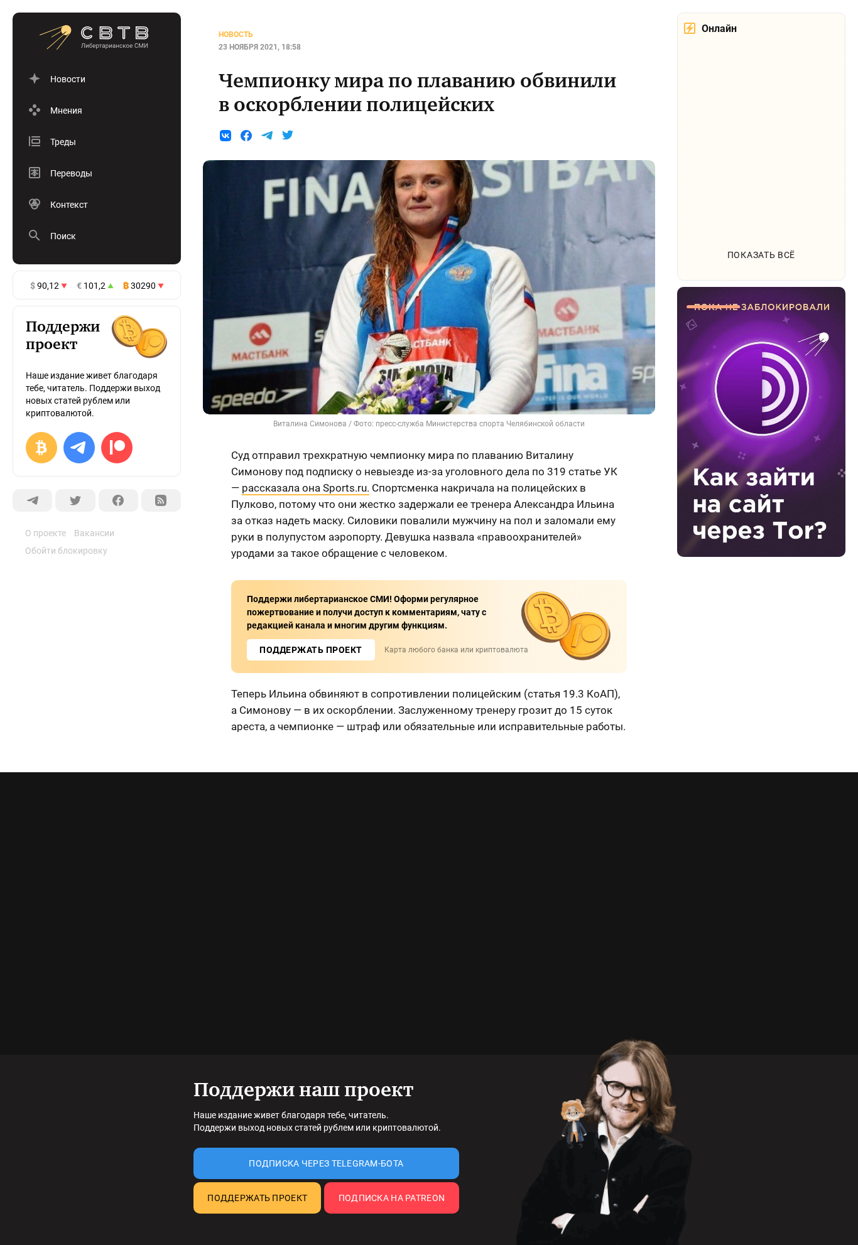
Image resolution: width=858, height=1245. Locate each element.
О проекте (45, 533)
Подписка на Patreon (392, 1198)
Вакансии (94, 533)
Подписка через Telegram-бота (326, 1163)
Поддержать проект (257, 1198)
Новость (236, 34)
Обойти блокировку (66, 551)
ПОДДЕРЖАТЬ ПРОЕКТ (310, 650)
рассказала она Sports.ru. (305, 488)
